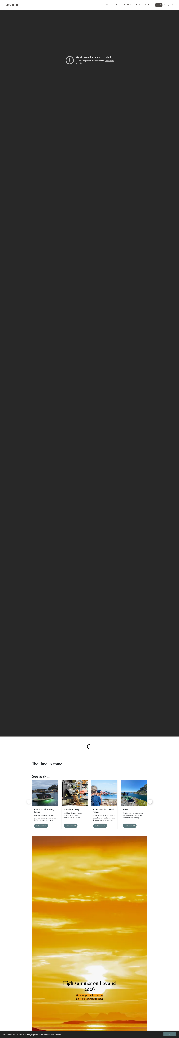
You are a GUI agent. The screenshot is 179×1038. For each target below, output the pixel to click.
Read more (40, 826)
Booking (148, 5)
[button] (150, 802)
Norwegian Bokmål (170, 5)
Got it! (170, 1034)
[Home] (13, 5)
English (158, 5)
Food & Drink (129, 5)
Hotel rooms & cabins (114, 5)
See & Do (139, 5)
